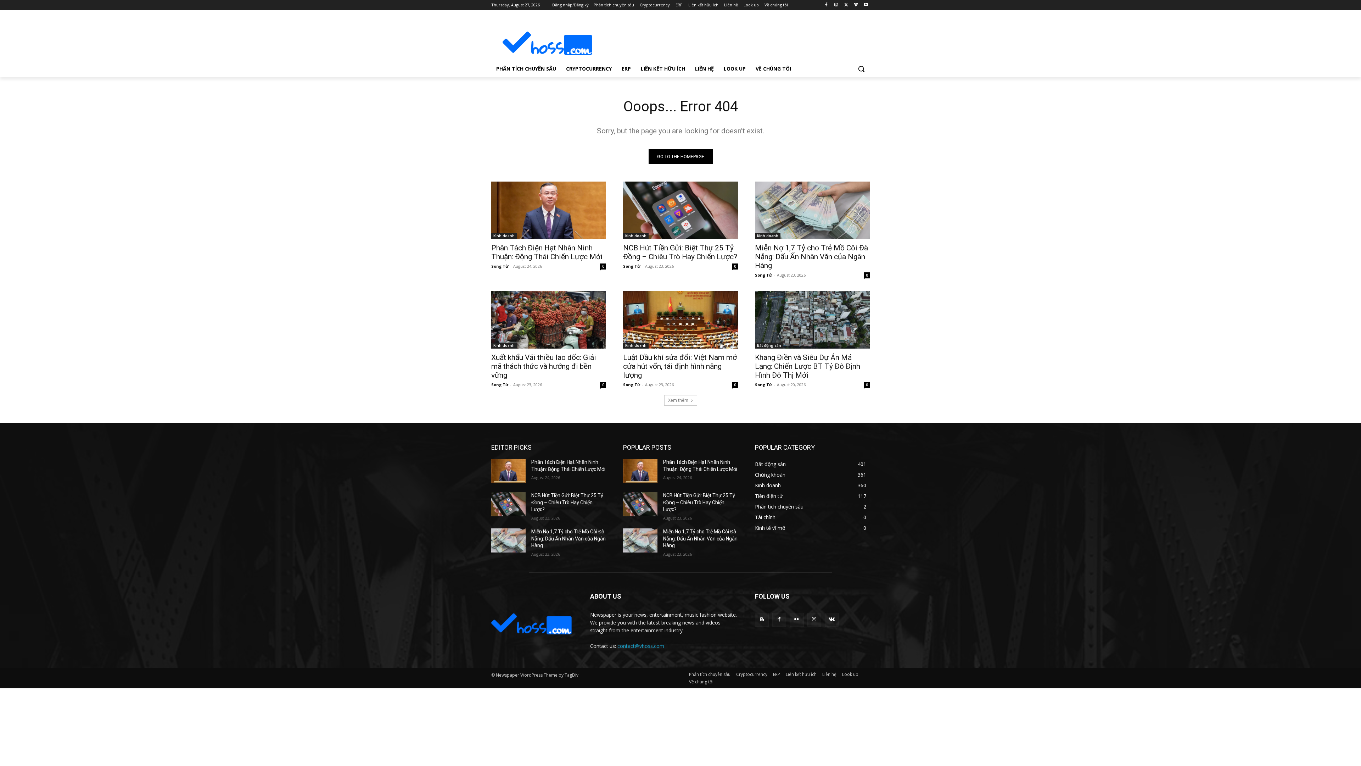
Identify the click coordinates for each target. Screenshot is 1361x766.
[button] (861, 68)
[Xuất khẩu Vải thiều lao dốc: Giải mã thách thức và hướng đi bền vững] (548, 320)
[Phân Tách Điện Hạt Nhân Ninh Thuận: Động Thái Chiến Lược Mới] (548, 210)
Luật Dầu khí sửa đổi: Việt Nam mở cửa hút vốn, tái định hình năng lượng (680, 366)
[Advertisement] (734, 38)
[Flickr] (796, 620)
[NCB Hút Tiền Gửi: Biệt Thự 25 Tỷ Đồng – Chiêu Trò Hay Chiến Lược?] (680, 210)
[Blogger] (762, 620)
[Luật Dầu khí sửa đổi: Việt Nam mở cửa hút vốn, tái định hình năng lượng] (680, 320)
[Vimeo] (856, 5)
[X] (846, 5)
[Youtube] (866, 5)
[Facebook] (826, 5)
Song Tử (499, 266)
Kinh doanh (504, 235)
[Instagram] (836, 5)
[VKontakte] (832, 620)
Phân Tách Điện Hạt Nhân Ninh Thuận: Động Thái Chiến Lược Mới (547, 252)
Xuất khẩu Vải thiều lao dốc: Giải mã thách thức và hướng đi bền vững (543, 366)
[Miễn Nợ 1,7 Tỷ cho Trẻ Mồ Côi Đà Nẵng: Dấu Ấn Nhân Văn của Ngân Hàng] (812, 210)
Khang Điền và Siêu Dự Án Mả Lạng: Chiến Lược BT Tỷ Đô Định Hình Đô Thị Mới (807, 366)
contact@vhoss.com (640, 646)
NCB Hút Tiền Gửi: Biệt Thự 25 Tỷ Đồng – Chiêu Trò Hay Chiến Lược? (680, 252)
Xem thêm (678, 400)
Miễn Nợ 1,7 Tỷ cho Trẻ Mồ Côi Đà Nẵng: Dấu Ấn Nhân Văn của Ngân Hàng (811, 257)
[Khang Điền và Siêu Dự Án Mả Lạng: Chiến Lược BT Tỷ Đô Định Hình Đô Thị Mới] (812, 320)
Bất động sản (769, 345)
